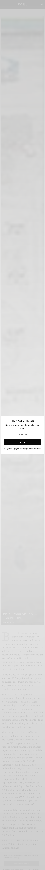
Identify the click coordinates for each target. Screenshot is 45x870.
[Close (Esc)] (41, 419)
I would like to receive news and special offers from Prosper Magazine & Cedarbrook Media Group (24, 449)
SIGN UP (23, 442)
